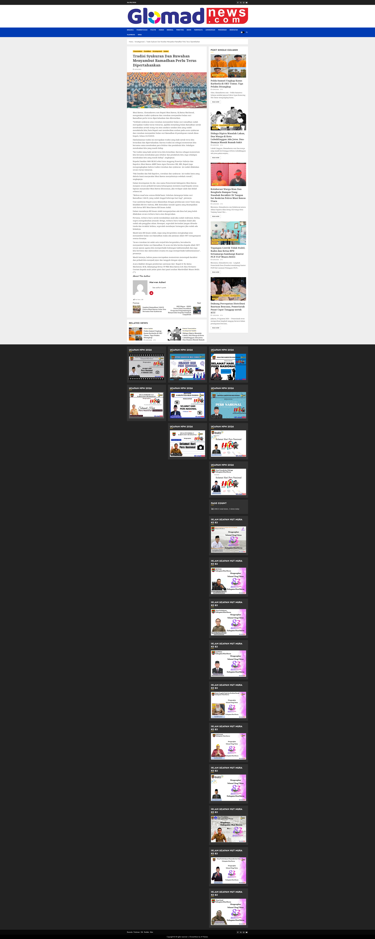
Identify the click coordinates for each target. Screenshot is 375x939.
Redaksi (146, 932)
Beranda (130, 30)
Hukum (161, 30)
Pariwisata (198, 30)
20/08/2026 (215, 260)
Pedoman (136, 932)
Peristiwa (180, 30)
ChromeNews (193, 937)
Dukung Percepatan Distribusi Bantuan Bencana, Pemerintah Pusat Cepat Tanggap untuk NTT (228, 308)
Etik (142, 932)
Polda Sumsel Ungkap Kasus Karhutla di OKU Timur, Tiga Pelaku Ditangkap (153, 334)
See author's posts (159, 287)
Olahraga (131, 35)
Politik (153, 30)
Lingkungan (210, 30)
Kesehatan (234, 30)
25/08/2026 (148, 340)
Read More (215, 102)
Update (166, 51)
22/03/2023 (137, 69)
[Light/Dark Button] (243, 32)
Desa (140, 35)
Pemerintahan (142, 30)
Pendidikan (222, 30)
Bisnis (189, 30)
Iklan (151, 932)
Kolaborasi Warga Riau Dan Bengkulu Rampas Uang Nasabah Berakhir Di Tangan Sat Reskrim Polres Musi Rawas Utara (228, 195)
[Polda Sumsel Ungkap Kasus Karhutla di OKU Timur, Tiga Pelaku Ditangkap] (135, 333)
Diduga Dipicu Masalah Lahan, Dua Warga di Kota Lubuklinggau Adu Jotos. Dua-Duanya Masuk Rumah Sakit (193, 337)
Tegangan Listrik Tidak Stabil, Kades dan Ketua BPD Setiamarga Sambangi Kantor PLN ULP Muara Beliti (228, 252)
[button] (247, 32)
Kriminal (170, 30)
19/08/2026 (215, 315)
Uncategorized (157, 51)
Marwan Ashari (157, 282)
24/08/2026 (215, 204)
